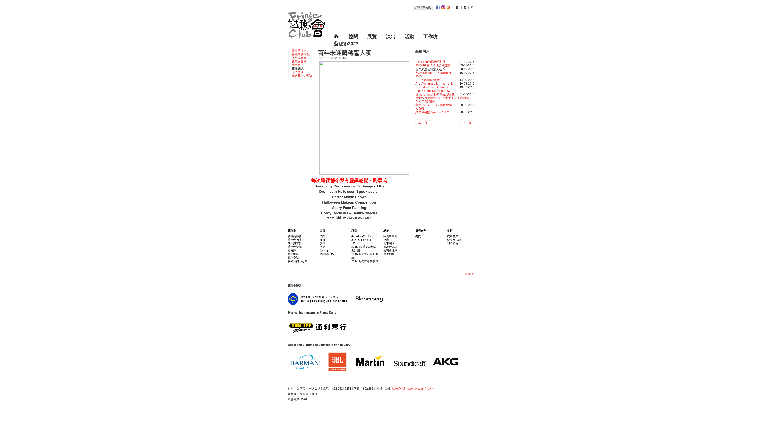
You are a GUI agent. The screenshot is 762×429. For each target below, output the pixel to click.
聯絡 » (429, 388)
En (457, 7)
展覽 (372, 36)
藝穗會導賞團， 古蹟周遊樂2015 (433, 74)
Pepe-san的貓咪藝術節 (430, 61)
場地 (386, 230)
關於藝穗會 (299, 50)
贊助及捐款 (454, 240)
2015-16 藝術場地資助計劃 (432, 65)
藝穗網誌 (293, 254)
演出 (390, 36)
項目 (354, 230)
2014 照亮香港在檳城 (364, 261)
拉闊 (353, 36)
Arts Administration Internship (434, 83)
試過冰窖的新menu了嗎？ (432, 112)
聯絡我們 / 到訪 (302, 75)
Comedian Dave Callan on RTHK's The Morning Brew (432, 89)
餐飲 (418, 236)
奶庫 (386, 240)
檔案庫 (296, 65)
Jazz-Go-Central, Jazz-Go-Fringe (362, 238)
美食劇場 (388, 254)
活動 (409, 36)
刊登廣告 (452, 243)
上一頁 (422, 122)
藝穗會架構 (299, 61)
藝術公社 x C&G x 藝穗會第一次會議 (435, 106)
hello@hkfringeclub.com (407, 388)
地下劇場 (388, 243)
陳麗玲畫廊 (390, 236)
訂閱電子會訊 (423, 7)
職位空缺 (298, 72)
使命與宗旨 (299, 58)
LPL (353, 243)
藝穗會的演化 (301, 54)
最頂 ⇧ (469, 274)
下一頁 (466, 122)
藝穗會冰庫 (390, 250)
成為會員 (452, 236)
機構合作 (420, 230)
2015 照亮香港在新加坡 (364, 255)
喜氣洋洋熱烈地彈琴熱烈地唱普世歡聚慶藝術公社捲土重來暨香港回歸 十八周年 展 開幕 (444, 97)
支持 (450, 230)
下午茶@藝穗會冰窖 (428, 80)
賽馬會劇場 (390, 247)
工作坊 (430, 36)
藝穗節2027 (346, 43)
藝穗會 (292, 230)
